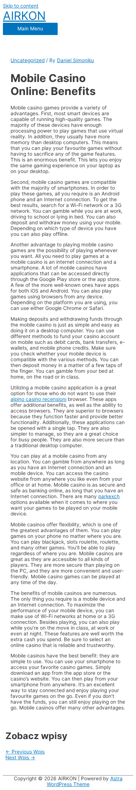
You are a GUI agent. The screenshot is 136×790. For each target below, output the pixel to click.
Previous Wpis (25, 752)
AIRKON (24, 16)
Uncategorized (28, 60)
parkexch (109, 496)
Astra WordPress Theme (85, 781)
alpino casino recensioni (38, 399)
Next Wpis (20, 757)
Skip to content (20, 6)
